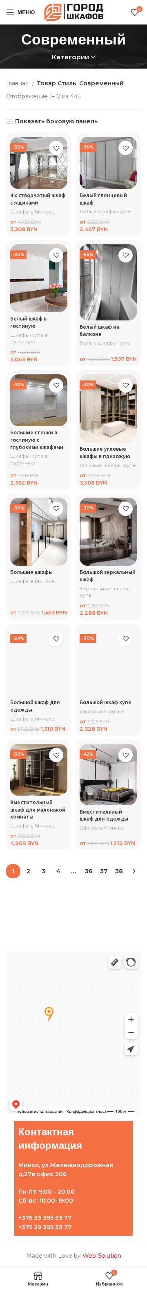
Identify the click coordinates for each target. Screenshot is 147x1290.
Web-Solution (101, 1255)
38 (119, 871)
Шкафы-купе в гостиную (29, 338)
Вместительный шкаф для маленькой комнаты (37, 809)
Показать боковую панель (56, 121)
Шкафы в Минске (32, 212)
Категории (70, 57)
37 (103, 871)
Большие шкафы (31, 572)
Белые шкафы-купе (105, 211)
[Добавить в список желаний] (56, 148)
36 (88, 871)
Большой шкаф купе (105, 702)
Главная (18, 83)
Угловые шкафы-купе (108, 465)
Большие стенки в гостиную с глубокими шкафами (36, 439)
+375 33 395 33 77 (44, 1217)
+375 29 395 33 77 (44, 1227)
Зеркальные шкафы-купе (106, 591)
